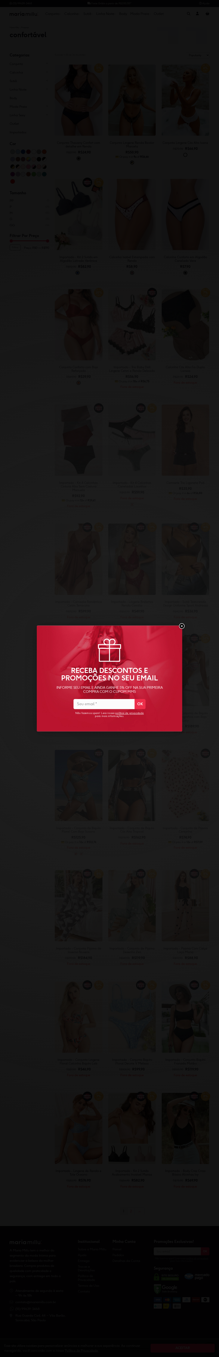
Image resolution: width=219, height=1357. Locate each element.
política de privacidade (129, 713)
